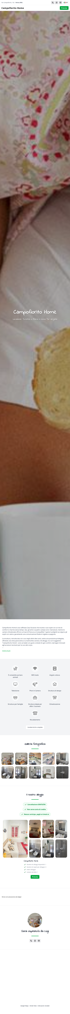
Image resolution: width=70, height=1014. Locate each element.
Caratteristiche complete (35, 727)
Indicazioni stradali (43, 1006)
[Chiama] (52, 2)
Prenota (64, 8)
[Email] (60, 2)
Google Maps (25, 1006)
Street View (33, 1006)
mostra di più (6, 651)
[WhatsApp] (56, 2)
